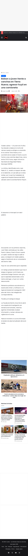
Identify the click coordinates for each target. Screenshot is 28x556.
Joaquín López (5, 91)
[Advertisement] (14, 15)
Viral (6, 546)
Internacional (23, 546)
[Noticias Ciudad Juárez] (6, 37)
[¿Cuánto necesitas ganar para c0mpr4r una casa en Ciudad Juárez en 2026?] (7, 410)
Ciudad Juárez (19, 549)
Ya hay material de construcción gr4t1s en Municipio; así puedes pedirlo (20, 437)
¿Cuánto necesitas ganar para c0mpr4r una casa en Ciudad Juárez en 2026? (7, 418)
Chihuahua (8, 549)
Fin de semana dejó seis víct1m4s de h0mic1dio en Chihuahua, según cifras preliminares (20, 418)
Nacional (10, 546)
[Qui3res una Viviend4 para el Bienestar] (7, 429)
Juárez (7, 72)
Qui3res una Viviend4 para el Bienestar (7, 435)
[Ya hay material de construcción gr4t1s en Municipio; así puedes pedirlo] (21, 429)
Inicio (3, 72)
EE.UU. (13, 549)
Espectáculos (16, 546)
